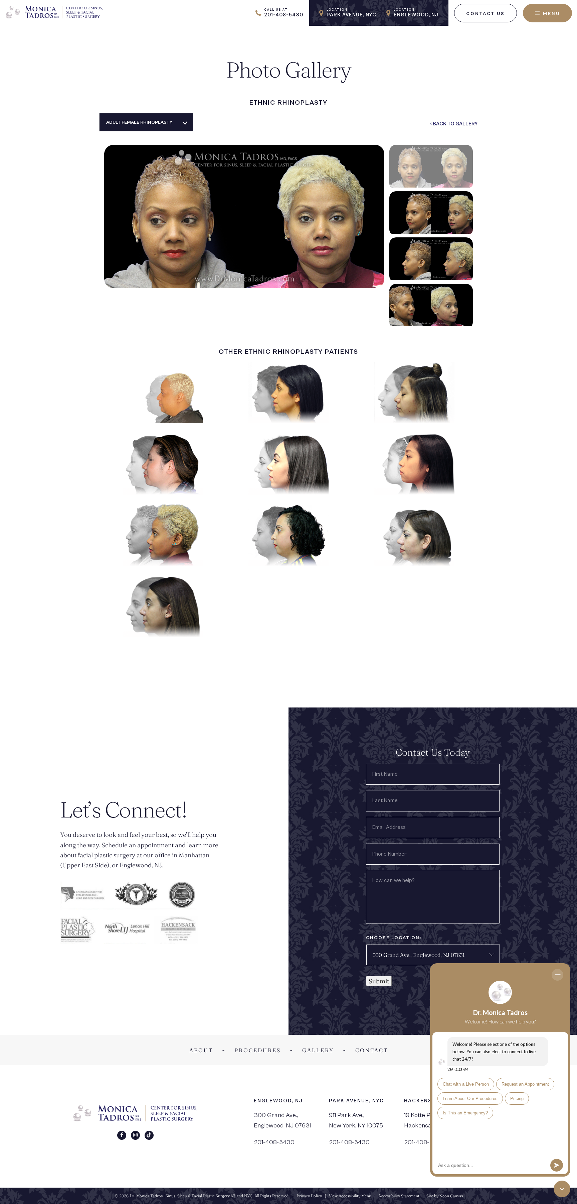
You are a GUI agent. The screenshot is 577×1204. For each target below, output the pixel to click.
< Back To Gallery (453, 124)
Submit (379, 981)
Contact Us (485, 13)
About (201, 1050)
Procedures (257, 1050)
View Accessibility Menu (350, 1195)
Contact (371, 1050)
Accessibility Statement (398, 1195)
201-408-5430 (274, 1142)
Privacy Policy (309, 1195)
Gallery (318, 1050)
